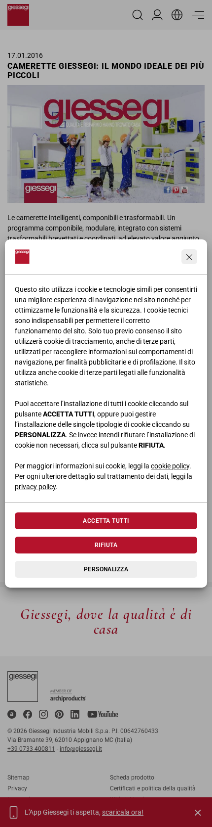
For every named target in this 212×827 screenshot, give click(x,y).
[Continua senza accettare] (189, 256)
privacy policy (35, 487)
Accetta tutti (106, 520)
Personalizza (106, 569)
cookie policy (170, 466)
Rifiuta (106, 545)
